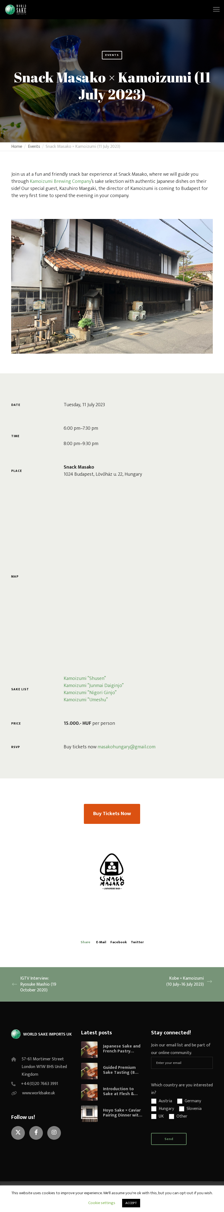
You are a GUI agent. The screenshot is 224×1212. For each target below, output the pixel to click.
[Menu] (214, 9)
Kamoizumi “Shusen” (85, 678)
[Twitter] (18, 1133)
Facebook (118, 942)
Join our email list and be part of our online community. (181, 1049)
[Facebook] (36, 1133)
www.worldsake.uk (38, 1093)
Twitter (137, 942)
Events (112, 55)
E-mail (101, 942)
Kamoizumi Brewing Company (60, 181)
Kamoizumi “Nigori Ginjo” (90, 693)
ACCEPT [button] (131, 1203)
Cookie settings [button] (101, 1202)
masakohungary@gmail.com (126, 747)
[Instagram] (54, 1133)
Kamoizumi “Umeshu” (86, 700)
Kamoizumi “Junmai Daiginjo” (94, 686)
